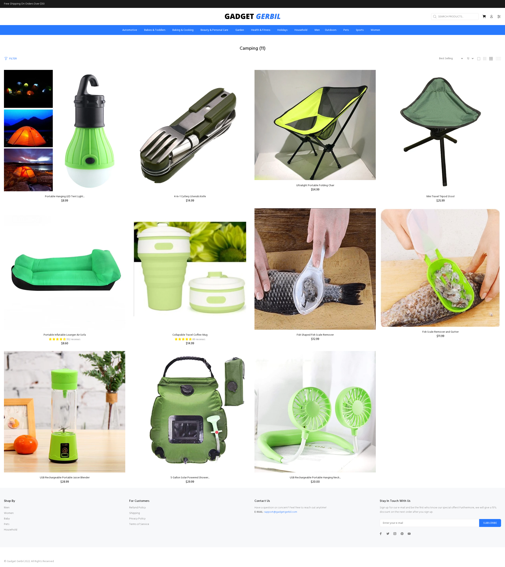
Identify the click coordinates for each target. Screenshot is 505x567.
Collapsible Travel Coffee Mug (190, 335)
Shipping (134, 513)
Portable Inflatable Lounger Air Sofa (65, 335)
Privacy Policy (137, 518)
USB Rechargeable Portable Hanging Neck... (315, 477)
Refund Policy (137, 507)
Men (6, 507)
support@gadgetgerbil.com (280, 512)
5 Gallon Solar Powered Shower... (190, 477)
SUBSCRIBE (490, 523)
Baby (7, 518)
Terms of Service (139, 524)
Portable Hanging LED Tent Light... (64, 196)
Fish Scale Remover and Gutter (440, 332)
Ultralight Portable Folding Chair (315, 185)
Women (9, 513)
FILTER (13, 58)
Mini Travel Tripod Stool (440, 196)
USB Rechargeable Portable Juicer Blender (65, 477)
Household (10, 530)
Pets (6, 524)
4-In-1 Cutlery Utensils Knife (190, 196)
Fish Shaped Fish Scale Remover (315, 335)
